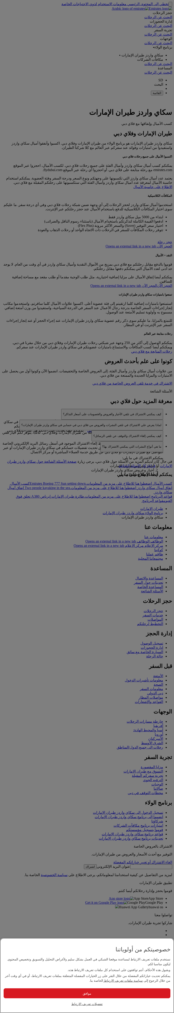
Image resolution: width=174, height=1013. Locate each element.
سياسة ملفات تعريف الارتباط (123, 980)
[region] (87, 975)
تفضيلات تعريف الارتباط (87, 1004)
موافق (87, 993)
